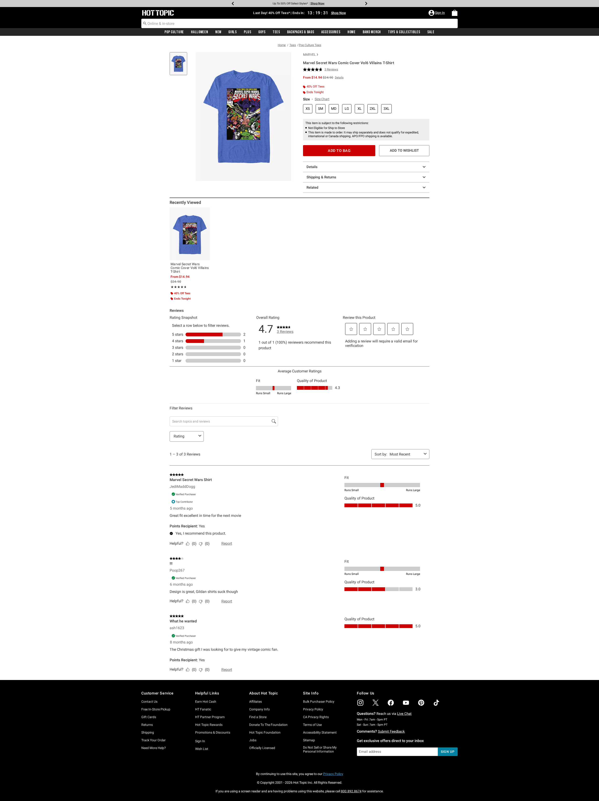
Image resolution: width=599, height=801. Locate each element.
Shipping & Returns (321, 177)
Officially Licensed (262, 748)
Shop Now (316, 3)
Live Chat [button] (404, 714)
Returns (147, 725)
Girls (232, 32)
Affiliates (255, 701)
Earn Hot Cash (205, 701)
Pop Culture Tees (310, 45)
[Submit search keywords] (144, 23)
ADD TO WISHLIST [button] (404, 150)
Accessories (330, 32)
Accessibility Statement (320, 732)
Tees (276, 32)
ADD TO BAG (339, 150)
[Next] (366, 3)
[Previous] (232, 3)
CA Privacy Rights (316, 717)
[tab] (180, 66)
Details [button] (339, 77)
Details (312, 167)
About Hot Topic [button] (263, 693)
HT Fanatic (203, 709)
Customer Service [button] (157, 693)
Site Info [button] (310, 693)
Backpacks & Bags (300, 32)
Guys (262, 32)
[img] (360, 702)
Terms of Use (312, 725)
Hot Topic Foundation (265, 732)
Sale (431, 32)
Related (312, 187)
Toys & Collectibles (404, 32)
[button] (437, 12)
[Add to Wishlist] (205, 212)
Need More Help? (153, 748)
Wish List (201, 749)
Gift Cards (148, 717)
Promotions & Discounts (212, 732)
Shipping (147, 732)
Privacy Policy (313, 709)
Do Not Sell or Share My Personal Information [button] (320, 749)
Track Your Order (153, 740)
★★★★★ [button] (178, 287)
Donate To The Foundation (268, 725)
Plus (247, 32)
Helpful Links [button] (207, 693)
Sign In (200, 741)
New (218, 32)
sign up (448, 751)
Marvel (309, 54)
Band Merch (372, 32)
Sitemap (309, 740)
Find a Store (258, 717)
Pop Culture (174, 32)
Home (351, 32)
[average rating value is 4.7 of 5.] (314, 69)
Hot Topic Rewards (209, 725)
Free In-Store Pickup (155, 709)
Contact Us (149, 701)
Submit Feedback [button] (391, 731)
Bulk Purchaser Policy (318, 701)
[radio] (307, 108)
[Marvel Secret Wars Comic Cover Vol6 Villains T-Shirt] (190, 233)
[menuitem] (455, 13)
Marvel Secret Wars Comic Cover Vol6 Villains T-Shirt (190, 267)
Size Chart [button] (322, 99)
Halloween (199, 32)
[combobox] (299, 23)
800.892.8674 (351, 791)
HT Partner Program (210, 717)
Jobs (252, 740)
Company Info (259, 709)
